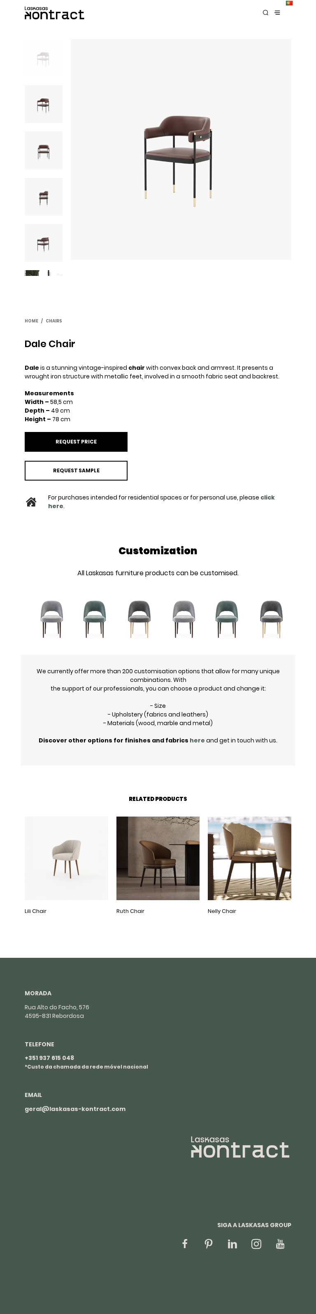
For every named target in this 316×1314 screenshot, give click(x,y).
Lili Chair (35, 911)
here (198, 740)
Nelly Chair (222, 911)
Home (31, 321)
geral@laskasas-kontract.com (75, 1109)
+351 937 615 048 (49, 1058)
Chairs (54, 321)
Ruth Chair (130, 911)
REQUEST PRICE (76, 441)
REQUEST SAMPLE (76, 470)
